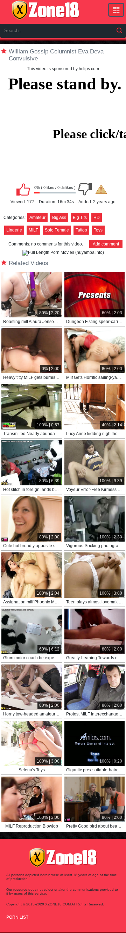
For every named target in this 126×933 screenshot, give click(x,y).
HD (96, 217)
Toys (98, 230)
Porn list (17, 917)
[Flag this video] (101, 189)
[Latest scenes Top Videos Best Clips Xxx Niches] (116, 10)
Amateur (37, 217)
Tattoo (81, 230)
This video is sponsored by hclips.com (63, 68)
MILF (33, 230)
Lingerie (14, 230)
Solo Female (57, 230)
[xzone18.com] (45, 10)
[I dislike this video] (85, 189)
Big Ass (59, 217)
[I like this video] (23, 189)
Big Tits (80, 217)
